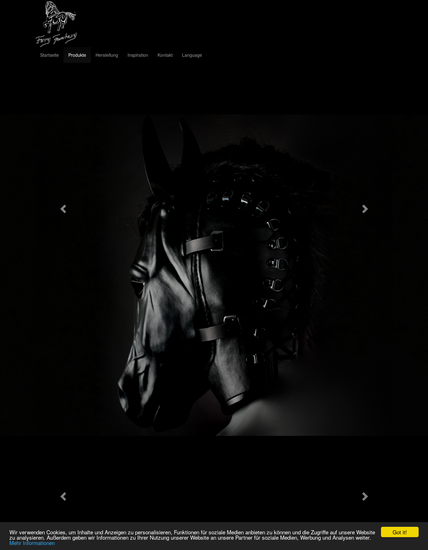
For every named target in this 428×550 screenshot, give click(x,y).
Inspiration (138, 55)
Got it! (400, 532)
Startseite (49, 55)
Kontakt (165, 55)
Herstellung (107, 55)
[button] (62, 206)
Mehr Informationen (32, 543)
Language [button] (192, 55)
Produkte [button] (77, 55)
